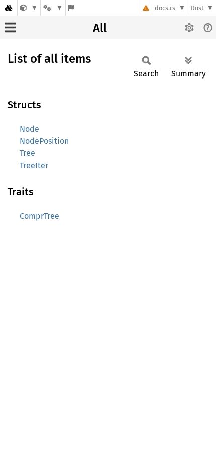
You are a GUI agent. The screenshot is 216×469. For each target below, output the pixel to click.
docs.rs (165, 8)
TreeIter (34, 165)
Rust (197, 8)
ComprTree (39, 216)
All (100, 28)
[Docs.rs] (8, 8)
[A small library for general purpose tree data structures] (29, 8)
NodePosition (44, 141)
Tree (27, 153)
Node (29, 129)
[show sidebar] (10, 27)
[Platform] (53, 8)
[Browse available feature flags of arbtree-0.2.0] (71, 8)
